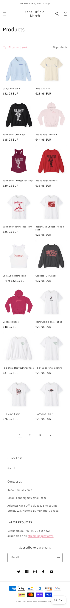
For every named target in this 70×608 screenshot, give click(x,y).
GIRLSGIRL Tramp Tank (14, 275)
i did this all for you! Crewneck (18, 367)
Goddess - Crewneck (45, 275)
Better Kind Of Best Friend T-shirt (50, 228)
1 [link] (20, 435)
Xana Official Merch (29, 601)
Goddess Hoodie (11, 321)
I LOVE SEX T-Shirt (44, 413)
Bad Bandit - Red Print (47, 134)
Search (11, 468)
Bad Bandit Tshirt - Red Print (17, 226)
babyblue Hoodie (12, 88)
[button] (5, 14)
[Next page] (50, 435)
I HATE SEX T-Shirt (12, 413)
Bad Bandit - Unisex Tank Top (18, 180)
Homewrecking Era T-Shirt (48, 321)
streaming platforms (40, 536)
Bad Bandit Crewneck (14, 134)
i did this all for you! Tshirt (48, 367)
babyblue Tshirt (43, 88)
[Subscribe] (58, 557)
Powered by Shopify (46, 601)
